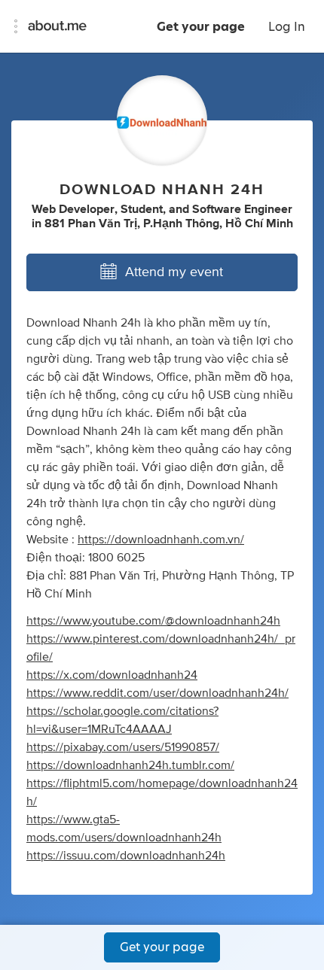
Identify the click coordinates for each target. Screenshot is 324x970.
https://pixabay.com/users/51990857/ (122, 747)
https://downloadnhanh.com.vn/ (161, 540)
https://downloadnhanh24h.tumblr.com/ (130, 765)
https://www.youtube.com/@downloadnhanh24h (153, 621)
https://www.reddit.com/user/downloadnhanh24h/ (157, 693)
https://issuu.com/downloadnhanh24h (125, 856)
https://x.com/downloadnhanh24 (111, 675)
